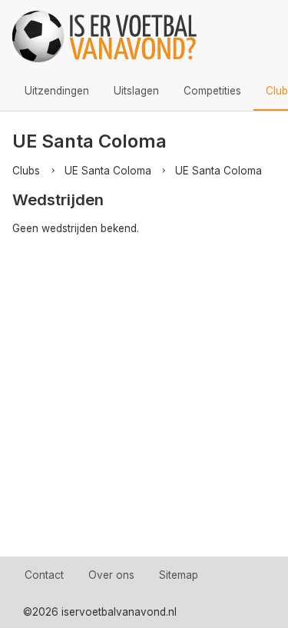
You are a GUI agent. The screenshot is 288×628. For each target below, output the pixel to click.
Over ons (111, 575)
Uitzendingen (57, 91)
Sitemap (178, 575)
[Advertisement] (144, 405)
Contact (44, 575)
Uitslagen (136, 91)
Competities (212, 91)
